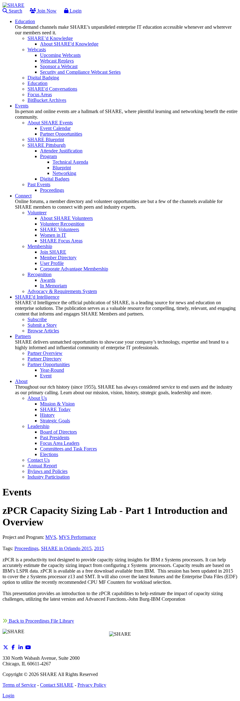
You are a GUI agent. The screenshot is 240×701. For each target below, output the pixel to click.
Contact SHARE (56, 685)
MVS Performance (77, 537)
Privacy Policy (92, 685)
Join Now (46, 10)
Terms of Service (19, 685)
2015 (99, 548)
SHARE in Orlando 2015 (66, 548)
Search (15, 10)
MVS (50, 537)
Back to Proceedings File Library (41, 621)
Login (75, 10)
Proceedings (26, 548)
